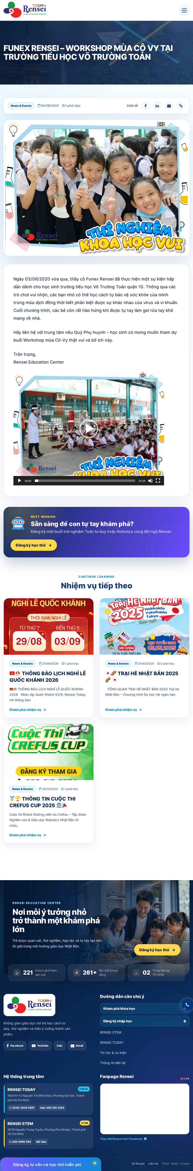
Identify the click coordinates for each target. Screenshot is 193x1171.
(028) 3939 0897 (23, 1107)
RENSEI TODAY (112, 1042)
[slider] (85, 480)
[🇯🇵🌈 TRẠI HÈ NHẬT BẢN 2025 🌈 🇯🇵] (144, 626)
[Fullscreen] (158, 480)
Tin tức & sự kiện (113, 1053)
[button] (184, 10)
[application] (88, 428)
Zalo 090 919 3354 (52, 1107)
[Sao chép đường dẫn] (181, 106)
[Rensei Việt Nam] (25, 10)
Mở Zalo (41, 1141)
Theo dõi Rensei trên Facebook (121, 1139)
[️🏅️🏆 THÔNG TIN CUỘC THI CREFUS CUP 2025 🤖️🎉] (48, 752)
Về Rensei (138, 1163)
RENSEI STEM (110, 1032)
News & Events (21, 105)
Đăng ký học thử (34, 545)
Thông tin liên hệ (112, 1063)
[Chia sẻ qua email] (169, 106)
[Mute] (150, 480)
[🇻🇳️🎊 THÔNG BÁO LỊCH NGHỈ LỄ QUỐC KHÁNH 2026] (48, 626)
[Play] (19, 480)
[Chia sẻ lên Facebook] (145, 106)
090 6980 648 (21, 1141)
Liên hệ (153, 1163)
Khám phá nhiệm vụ (27, 710)
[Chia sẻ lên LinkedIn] (157, 106)
